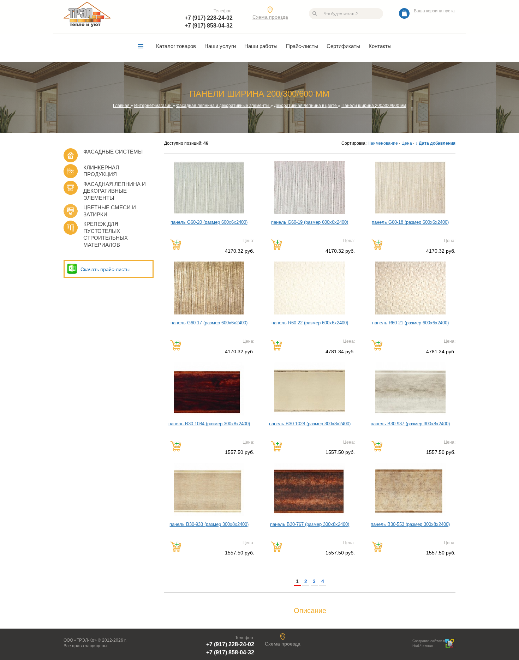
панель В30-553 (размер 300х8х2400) (410, 524)
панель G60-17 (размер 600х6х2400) (209, 322)
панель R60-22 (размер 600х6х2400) (310, 322)
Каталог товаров (176, 46)
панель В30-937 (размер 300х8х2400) (410, 423)
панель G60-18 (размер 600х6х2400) (410, 222)
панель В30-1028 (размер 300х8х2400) (310, 423)
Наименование (383, 143)
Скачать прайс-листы (105, 269)
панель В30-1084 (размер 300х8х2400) (209, 423)
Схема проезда (270, 17)
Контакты (380, 46)
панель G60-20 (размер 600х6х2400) (209, 222)
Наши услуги (220, 46)
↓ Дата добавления (435, 143)
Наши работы (261, 46)
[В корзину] (175, 244)
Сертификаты (343, 46)
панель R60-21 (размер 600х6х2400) (410, 322)
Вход (113, 646)
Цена (406, 143)
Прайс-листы (302, 46)
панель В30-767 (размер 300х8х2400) (309, 524)
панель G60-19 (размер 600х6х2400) (309, 222)
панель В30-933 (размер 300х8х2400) (209, 524)
